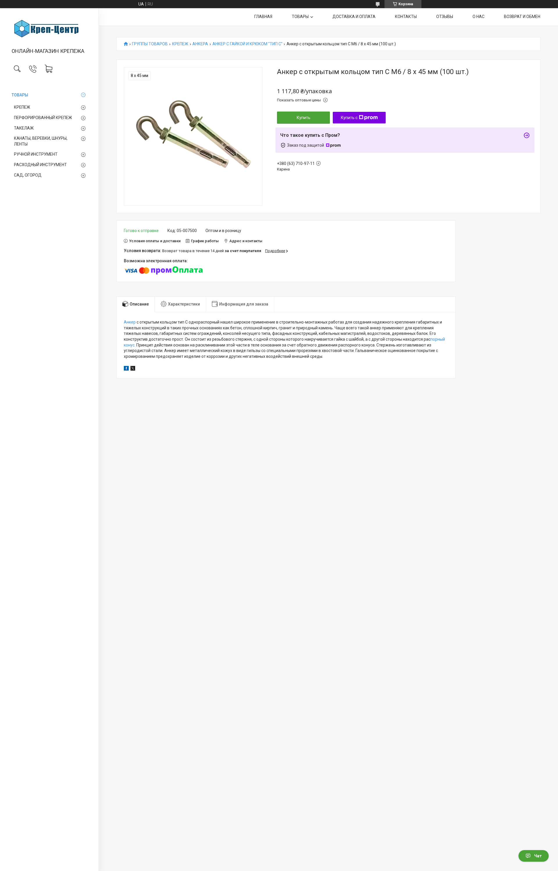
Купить (303, 117)
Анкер (130, 322)
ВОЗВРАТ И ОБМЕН (522, 16)
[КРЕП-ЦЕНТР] (49, 28)
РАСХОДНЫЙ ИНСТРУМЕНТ (40, 164)
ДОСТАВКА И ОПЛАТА (353, 16)
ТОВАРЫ (20, 95)
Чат (538, 856)
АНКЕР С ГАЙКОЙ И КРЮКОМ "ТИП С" (247, 44)
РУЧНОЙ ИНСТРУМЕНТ (36, 154)
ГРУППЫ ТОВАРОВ (150, 44)
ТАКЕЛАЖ (24, 128)
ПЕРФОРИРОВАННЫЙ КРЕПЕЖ (43, 117)
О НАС (478, 16)
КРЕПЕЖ (22, 107)
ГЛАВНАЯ (263, 16)
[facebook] (126, 369)
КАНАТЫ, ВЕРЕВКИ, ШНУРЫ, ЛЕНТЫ (40, 141)
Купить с (349, 117)
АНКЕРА (200, 44)
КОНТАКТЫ (406, 16)
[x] (132, 369)
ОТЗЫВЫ (444, 16)
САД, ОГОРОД (28, 175)
